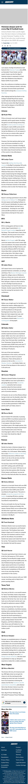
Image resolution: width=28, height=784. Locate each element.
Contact (18, 747)
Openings (4, 750)
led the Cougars (10, 240)
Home (2, 737)
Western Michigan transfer (18, 273)
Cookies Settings (21, 765)
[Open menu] (2, 2)
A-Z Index (4, 754)
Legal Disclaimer (21, 762)
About (3, 747)
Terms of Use (20, 760)
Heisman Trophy (14, 70)
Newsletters (4, 757)
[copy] (10, 46)
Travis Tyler (6, 43)
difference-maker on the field (17, 453)
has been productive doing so (15, 124)
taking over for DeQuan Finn (9, 200)
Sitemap (18, 754)
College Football (8, 737)
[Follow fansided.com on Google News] (24, 702)
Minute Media (8, 770)
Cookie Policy (5, 762)
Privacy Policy (5, 760)
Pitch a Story (19, 757)
